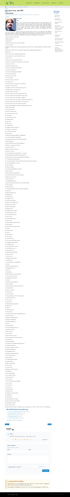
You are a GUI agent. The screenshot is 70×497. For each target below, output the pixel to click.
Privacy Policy (13, 494)
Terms (9, 494)
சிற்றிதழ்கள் (36, 3)
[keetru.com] (10, 2)
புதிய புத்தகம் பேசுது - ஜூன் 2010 (23, 14)
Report (46, 439)
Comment (9, 454)
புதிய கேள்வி (41, 466)
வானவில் (60, 3)
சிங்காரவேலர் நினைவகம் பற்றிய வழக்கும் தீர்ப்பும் (59, 39)
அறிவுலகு (53, 3)
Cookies (16, 494)
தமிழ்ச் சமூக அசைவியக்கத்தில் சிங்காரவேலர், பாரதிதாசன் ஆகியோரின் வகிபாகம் (59, 49)
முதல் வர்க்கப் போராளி (58, 45)
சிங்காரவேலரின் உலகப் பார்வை (58, 32)
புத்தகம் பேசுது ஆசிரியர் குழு (10, 14)
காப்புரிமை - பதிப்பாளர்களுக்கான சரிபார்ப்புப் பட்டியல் (16, 411)
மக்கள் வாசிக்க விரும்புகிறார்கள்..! (13, 417)
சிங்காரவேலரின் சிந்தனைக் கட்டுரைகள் (59, 42)
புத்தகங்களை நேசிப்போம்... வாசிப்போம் (14, 413)
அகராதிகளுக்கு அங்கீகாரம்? (12, 416)
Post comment (45, 470)
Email (30, 449)
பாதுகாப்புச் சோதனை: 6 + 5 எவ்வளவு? (14, 466)
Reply (43, 439)
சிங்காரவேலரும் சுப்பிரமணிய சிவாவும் (58, 19)
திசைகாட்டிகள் (45, 3)
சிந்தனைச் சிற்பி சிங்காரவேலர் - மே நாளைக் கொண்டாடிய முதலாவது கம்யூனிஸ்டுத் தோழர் (59, 27)
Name (8, 449)
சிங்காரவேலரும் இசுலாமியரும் (57, 16)
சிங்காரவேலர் (7, 16)
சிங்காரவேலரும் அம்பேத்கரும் (57, 35)
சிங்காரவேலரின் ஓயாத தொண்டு (58, 23)
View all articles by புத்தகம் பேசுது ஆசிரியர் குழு (14, 420)
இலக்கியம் (29, 3)
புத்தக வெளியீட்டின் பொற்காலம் (13, 414)
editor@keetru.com (10, 485)
